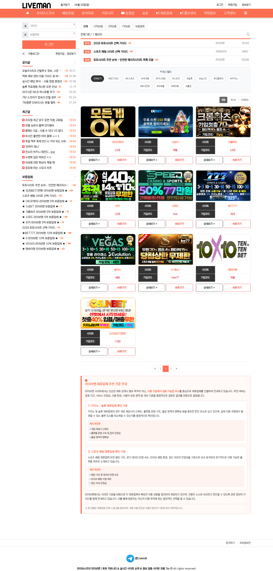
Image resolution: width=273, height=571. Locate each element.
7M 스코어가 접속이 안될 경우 (39, 97)
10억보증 (98, 26)
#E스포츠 (129, 78)
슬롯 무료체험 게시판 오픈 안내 (39, 86)
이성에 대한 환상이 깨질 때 (40, 162)
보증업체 (139, 26)
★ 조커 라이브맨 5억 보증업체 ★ (40, 222)
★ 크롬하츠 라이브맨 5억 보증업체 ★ (43, 211)
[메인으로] (27, 13)
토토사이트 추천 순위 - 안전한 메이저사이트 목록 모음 (46, 185)
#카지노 (234, 78)
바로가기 (122, 160)
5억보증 (112, 26)
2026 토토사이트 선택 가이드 (38, 227)
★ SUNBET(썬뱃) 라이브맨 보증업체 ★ (44, 190)
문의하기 (230, 542)
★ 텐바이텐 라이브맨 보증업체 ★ (40, 248)
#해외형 (175, 86)
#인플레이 (218, 78)
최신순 (233, 100)
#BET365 (113, 78)
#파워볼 (160, 86)
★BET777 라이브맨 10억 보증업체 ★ (44, 233)
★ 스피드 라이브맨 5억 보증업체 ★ (42, 217)
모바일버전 (245, 542)
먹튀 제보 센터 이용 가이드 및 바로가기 (42, 76)
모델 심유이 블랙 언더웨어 (39, 125)
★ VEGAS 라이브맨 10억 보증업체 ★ (43, 243)
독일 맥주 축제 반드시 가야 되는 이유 (45, 141)
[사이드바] (245, 13)
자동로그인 (33, 53)
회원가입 (232, 4)
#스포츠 (176, 78)
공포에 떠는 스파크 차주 (38, 167)
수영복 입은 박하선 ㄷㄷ (38, 157)
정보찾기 (246, 4)
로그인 (220, 4)
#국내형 (145, 78)
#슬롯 (189, 78)
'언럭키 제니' (32, 146)
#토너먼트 (145, 86)
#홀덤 (188, 86)
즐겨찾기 (65, 4)
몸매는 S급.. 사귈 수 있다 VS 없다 (44, 130)
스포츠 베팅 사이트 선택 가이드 (39, 195)
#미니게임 (160, 78)
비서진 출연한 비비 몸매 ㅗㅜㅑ (42, 136)
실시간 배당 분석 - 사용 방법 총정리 (42, 81)
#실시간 (203, 78)
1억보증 (126, 26)
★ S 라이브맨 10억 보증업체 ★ (40, 238)
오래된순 (245, 100)
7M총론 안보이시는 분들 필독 (38, 102)
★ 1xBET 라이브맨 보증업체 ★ (40, 206)
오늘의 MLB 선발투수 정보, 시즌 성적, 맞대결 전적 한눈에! (43, 70)
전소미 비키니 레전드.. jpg (40, 151)
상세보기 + (94, 160)
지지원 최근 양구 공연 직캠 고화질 (44, 120)
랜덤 (223, 100)
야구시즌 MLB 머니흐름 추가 (38, 92)
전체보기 (97, 78)
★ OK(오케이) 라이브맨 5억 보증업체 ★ (45, 201)
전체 (85, 26)
